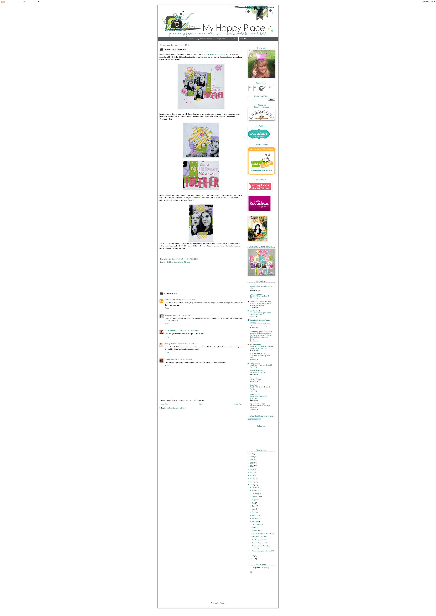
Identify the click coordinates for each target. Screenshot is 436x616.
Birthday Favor (256, 530)
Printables (243, 39)
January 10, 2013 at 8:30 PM (181, 359)
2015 (252, 478)
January (255, 521)
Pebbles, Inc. (255, 378)
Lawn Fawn (254, 285)
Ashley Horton (170, 344)
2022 (252, 457)
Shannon (168, 315)
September (256, 497)
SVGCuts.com (255, 344)
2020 (252, 463)
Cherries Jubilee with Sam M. (259, 296)
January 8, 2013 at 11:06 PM (187, 344)
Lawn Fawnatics (256, 294)
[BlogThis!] (191, 259)
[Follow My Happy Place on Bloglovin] (254, 420)
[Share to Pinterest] (197, 259)
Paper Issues (255, 363)
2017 (252, 472)
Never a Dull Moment (259, 543)
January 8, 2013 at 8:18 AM (182, 315)
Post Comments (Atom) (177, 408)
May (253, 509)
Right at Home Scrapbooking (214, 54)
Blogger (222, 603)
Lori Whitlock (255, 311)
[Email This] (188, 259)
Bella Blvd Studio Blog (258, 354)
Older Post (238, 404)
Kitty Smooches (257, 524)
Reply (167, 308)
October (255, 494)
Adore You (255, 527)
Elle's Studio (255, 394)
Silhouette (187, 262)
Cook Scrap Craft (171, 330)
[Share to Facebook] (195, 259)
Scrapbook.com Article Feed (261, 331)
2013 (252, 485)
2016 (252, 475)
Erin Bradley (265, 568)
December (256, 487)
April (254, 512)
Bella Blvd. (169, 262)
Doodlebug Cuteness (259, 540)
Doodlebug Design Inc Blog (260, 301)
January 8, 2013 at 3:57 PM (189, 330)
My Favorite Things (257, 404)
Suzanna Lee (170, 300)
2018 (252, 469)
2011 (252, 559)
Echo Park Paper (256, 370)
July (253, 503)
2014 (252, 481)
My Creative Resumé (204, 39)
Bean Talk (254, 385)
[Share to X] (193, 259)
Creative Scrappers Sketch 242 (262, 551)
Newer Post (164, 404)
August (254, 500)
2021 (252, 460)
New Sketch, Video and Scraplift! (261, 365)
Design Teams (221, 39)
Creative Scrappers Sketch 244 (262, 533)
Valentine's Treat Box (259, 536)
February (255, 518)
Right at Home (178, 262)
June (254, 506)
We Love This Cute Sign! (258, 372)
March (254, 515)
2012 (252, 556)
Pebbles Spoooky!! (256, 380)
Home (191, 39)
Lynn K (167, 359)
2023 (252, 454)
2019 (252, 466)
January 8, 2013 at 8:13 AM (185, 300)
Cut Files (233, 39)
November (256, 490)
